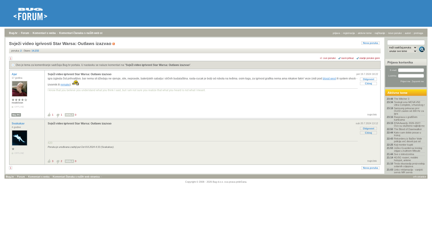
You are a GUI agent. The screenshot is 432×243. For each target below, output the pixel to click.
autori (408, 33)
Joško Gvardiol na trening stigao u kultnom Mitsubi (408, 149)
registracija (349, 33)
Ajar (15, 74)
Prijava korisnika (400, 62)
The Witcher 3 (401, 98)
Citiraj (368, 83)
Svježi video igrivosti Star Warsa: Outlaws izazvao (157, 65)
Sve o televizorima (404, 154)
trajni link (372, 114)
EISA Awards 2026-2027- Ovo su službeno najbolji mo (409, 124)
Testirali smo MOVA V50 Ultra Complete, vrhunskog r (409, 103)
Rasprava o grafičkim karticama (405, 118)
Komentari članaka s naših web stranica (84, 33)
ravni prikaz (347, 58)
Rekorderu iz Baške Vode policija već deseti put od (408, 140)
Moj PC (16, 115)
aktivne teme (365, 33)
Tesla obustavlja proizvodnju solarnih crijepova (409, 165)
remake (65, 84)
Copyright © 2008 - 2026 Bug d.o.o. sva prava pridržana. (216, 181)
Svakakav (18, 123)
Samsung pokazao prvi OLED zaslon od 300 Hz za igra (409, 111)
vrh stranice (419, 176)
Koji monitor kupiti (403, 144)
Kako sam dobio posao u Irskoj (407, 134)
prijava (336, 33)
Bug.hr (13, 33)
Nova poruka (370, 43)
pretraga (418, 33)
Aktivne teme (397, 92)
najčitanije (380, 33)
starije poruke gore (369, 58)
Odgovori (368, 79)
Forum (25, 33)
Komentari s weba (44, 33)
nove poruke (395, 33)
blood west (329, 78)
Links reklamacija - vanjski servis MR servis (408, 171)
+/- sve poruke (328, 58)
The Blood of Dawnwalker (408, 129)
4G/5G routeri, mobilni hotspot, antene (406, 159)
